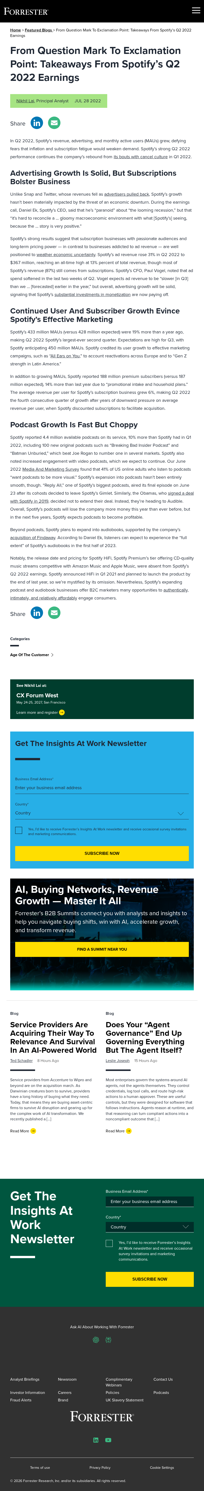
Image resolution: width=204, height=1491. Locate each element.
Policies (112, 1392)
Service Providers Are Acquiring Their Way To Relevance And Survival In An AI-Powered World (53, 1037)
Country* (22, 804)
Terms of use (40, 1467)
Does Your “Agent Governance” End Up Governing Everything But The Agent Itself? (145, 1037)
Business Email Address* (34, 779)
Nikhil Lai (25, 101)
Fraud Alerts (20, 1400)
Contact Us (163, 1379)
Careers (64, 1392)
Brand (63, 1400)
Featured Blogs (39, 30)
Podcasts (161, 1392)
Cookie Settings (162, 1467)
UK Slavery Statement (125, 1400)
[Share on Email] (54, 123)
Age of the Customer (29, 655)
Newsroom (67, 1379)
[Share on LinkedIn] (37, 123)
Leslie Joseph (118, 1060)
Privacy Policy (100, 1467)
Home (15, 30)
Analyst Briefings (24, 1379)
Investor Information (27, 1392)
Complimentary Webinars (119, 1382)
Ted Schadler (21, 1060)
